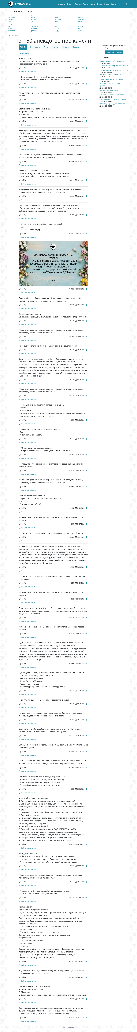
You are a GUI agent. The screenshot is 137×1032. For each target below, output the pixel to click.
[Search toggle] (126, 4)
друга (10, 28)
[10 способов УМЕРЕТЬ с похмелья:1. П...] (86, 844)
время (80, 15)
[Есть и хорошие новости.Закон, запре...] (86, 321)
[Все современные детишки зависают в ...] (86, 1018)
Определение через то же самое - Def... (113, 70)
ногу (33, 24)
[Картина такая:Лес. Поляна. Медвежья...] (86, 961)
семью (57, 24)
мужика (34, 28)
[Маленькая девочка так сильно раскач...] (86, 337)
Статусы (92, 4)
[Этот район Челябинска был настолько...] (86, 736)
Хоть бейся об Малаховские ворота (112, 75)
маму (10, 24)
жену (10, 15)
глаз (56, 22)
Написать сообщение (114, 52)
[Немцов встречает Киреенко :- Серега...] (86, 508)
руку (9, 26)
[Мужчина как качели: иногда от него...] (86, 599)
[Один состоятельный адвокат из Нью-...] (86, 664)
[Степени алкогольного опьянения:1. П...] (86, 999)
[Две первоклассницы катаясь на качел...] (86, 289)
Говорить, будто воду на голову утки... (113, 104)
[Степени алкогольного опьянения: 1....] (86, 121)
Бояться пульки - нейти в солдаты (111, 61)
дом (32, 22)
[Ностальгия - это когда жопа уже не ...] (86, 68)
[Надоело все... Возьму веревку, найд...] (86, 977)
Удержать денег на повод (108, 90)
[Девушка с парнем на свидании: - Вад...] (86, 180)
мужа (56, 26)
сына (56, 17)
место (80, 22)
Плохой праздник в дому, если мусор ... (113, 99)
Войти (121, 4)
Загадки (107, 4)
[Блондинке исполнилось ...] (86, 618)
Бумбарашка (23, 4)
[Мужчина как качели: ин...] (86, 524)
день (33, 15)
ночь (79, 28)
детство (80, 31)
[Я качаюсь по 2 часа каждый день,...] (86, 84)
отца (33, 17)
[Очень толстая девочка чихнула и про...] (86, 537)
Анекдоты (61, 4)
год (56, 15)
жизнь (10, 22)
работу (80, 26)
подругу (57, 31)
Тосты (85, 4)
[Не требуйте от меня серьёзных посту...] (86, 471)
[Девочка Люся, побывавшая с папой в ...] (86, 305)
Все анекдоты (35, 47)
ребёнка (34, 31)
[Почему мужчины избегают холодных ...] (86, 420)
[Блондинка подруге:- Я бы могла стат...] (86, 866)
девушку (81, 19)
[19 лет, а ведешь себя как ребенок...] (86, 455)
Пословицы (24, 53)
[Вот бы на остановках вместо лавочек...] (86, 752)
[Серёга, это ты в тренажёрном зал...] (86, 234)
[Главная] (11, 4)
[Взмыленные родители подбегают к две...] (86, 215)
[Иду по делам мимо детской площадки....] (86, 691)
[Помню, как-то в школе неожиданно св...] (86, 767)
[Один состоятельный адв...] (86, 380)
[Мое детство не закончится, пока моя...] (86, 100)
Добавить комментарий (29, 72)
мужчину (58, 19)
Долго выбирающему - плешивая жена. (113, 66)
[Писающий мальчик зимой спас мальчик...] (86, 350)
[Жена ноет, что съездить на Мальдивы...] (86, 567)
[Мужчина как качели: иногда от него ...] (86, 634)
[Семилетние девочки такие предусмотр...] (86, 789)
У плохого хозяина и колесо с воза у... (113, 95)
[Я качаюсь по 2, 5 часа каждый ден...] (86, 898)
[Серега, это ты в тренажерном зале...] (86, 439)
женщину (11, 17)
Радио (113, 4)
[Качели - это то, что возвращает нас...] (86, 720)
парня (10, 19)
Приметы (78, 4)
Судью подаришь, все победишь (111, 79)
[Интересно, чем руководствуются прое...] (86, 161)
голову (80, 17)
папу (79, 24)
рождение (11, 31)
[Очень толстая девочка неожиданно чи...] (86, 583)
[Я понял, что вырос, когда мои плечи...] (86, 704)
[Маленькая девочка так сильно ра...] (86, 196)
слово (33, 19)
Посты (99, 4)
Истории (70, 4)
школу (57, 28)
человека (34, 26)
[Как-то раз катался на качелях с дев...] (86, 146)
